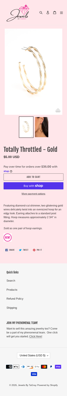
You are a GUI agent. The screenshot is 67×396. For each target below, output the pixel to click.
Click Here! (35, 336)
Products (12, 289)
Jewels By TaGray (27, 385)
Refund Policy (15, 298)
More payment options (33, 193)
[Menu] (61, 12)
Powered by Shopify (47, 385)
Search (11, 280)
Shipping (12, 307)
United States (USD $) (32, 355)
